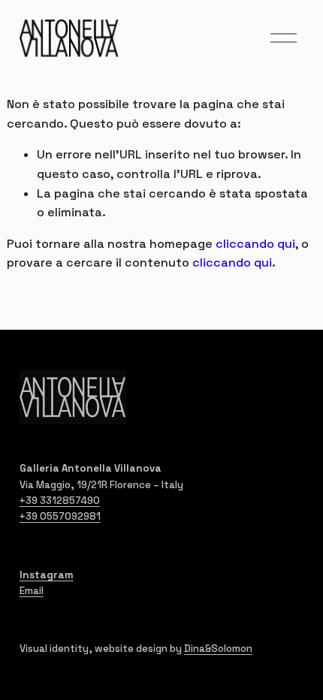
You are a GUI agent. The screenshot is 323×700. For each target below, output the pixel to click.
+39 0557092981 (60, 516)
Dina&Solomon (218, 648)
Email (32, 590)
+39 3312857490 (60, 500)
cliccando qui (255, 244)
